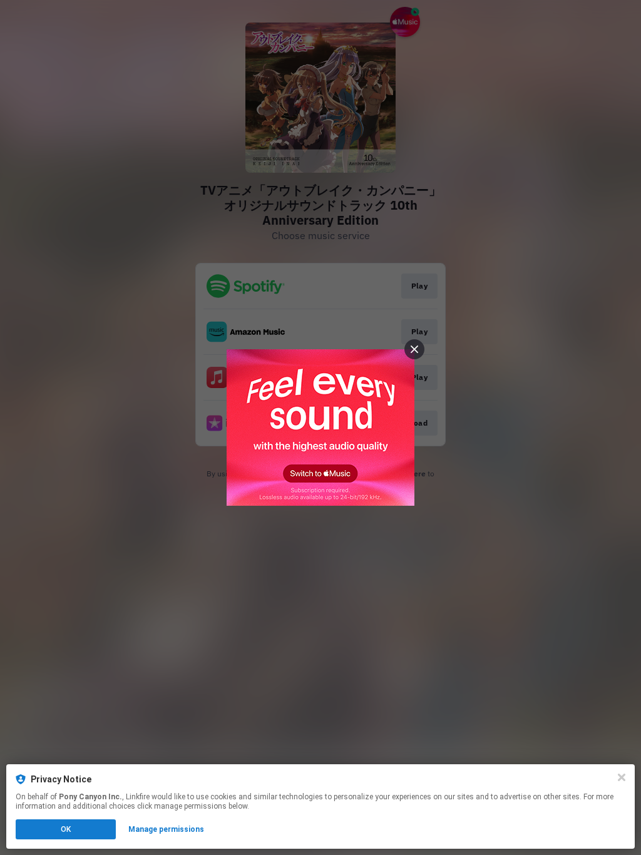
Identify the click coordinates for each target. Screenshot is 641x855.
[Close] (622, 777)
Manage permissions (166, 829)
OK (66, 829)
